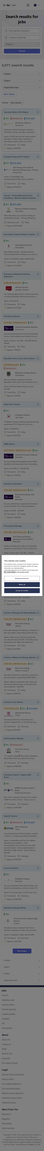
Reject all (22, 584)
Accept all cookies (22, 590)
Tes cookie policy (9, 572)
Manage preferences (22, 578)
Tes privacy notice (23, 572)
